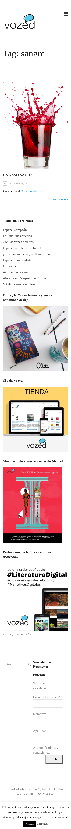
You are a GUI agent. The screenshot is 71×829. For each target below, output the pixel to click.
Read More (60, 199)
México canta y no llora (19, 284)
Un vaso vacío (17, 175)
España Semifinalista (17, 260)
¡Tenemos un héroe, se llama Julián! (28, 254)
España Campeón (15, 230)
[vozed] (20, 30)
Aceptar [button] (30, 823)
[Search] (29, 664)
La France (10, 266)
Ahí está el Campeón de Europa (25, 278)
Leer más (42, 823)
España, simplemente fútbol (22, 248)
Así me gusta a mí (15, 272)
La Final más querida (17, 236)
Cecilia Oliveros (33, 191)
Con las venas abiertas (18, 242)
